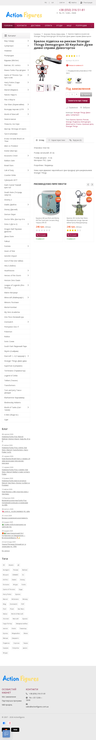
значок (5, 628)
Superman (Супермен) (13, 366)
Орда (20, 589)
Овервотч (15, 638)
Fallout (7, 241)
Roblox (7, 336)
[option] (40, 88)
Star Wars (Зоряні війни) (14, 104)
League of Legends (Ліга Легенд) (14, 286)
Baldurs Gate (9, 160)
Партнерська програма (12, 701)
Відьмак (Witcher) (11, 60)
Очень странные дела (84, 124)
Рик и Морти (9, 99)
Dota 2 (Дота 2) (10, 224)
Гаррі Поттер (7, 623)
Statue (5, 614)
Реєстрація (88, 2)
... (91, 25)
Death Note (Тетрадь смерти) (13, 193)
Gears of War (9, 251)
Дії (18, 565)
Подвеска (76, 122)
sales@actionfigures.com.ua (37, 706)
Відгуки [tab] (77, 140)
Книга (14, 628)
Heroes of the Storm (12, 275)
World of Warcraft (11, 114)
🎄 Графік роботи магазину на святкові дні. (14, 525)
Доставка (35, 25)
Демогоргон (70, 124)
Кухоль (5, 633)
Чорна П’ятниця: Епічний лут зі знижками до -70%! (14, 545)
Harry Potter (7, 594)
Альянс (11, 565)
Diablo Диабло (10, 204)
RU (46, 2)
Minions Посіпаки (11, 302)
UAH (61, 2)
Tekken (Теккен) (11, 380)
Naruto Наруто (10, 95)
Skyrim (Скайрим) (11, 351)
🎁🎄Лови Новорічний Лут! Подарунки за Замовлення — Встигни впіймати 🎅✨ (13, 535)
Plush (12, 609)
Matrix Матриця (11, 292)
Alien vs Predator (11, 146)
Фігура (15, 584)
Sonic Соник (9, 341)
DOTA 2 (5, 580)
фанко (25, 648)
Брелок (73, 120)
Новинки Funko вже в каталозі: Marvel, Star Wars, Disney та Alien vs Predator (16, 483)
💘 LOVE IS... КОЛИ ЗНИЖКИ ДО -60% (16, 511)
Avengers (6, 570)
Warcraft (15, 619)
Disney (22, 580)
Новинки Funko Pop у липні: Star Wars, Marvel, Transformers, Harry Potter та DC (15, 449)
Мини (26, 633)
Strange (69, 122)
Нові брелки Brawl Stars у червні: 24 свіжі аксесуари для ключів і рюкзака (16, 460)
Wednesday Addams (12, 402)
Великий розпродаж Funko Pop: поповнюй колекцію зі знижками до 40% (15, 502)
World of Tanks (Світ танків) (12, 408)
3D (4, 565)
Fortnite (7, 246)
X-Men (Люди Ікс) (11, 415)
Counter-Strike (10, 175)
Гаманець (23, 628)
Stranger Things (72, 126)
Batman (24, 570)
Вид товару (9, 41)
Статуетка (15, 648)
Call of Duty (9, 170)
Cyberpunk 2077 (10, 180)
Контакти (21, 25)
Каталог (12, 35)
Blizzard (5, 575)
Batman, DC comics (12, 65)
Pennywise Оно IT (11, 327)
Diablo (14, 580)
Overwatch (8, 322)
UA (53, 2)
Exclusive (6, 584)
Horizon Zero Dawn (12, 280)
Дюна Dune (9, 236)
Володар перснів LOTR (14, 109)
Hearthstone (9, 270)
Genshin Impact (10, 256)
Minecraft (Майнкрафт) (14, 297)
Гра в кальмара (10, 134)
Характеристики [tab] (58, 140)
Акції (69, 25)
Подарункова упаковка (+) (78, 72)
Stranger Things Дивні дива (54, 34)
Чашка (25, 643)
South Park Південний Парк (15, 346)
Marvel (5, 599)
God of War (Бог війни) (13, 261)
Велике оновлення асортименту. (15, 518)
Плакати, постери (11, 124)
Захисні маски (10, 119)
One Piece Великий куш (14, 317)
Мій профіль (7, 705)
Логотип (6, 619)
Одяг (6, 419)
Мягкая (5, 638)
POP (22, 604)
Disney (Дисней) (11, 209)
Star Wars (21, 609)
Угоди (59, 25)
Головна (8, 25)
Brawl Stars (9, 165)
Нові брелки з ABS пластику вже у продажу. (15, 493)
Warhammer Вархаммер (14, 397)
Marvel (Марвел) (11, 90)
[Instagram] (9, 723)
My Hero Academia (12, 312)
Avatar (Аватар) (10, 151)
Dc (23, 575)
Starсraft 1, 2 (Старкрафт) (15, 356)
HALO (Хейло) (10, 265)
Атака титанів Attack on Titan (14, 139)
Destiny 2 (8, 200)
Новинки (8, 50)
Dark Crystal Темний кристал (12, 186)
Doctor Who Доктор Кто (14, 219)
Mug (4, 604)
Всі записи (6, 551)
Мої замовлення (9, 697)
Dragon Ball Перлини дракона (13, 230)
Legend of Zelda (11, 375)
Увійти (73, 2)
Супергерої (74, 115)
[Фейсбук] (4, 723)
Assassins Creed (10, 155)
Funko (24, 584)
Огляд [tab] (41, 140)
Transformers (9, 385)
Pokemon (8, 331)
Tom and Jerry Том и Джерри (12, 391)
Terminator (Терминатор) (15, 370)
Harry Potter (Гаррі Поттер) (12, 83)
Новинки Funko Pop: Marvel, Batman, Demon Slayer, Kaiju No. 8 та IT (16, 438)
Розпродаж (81, 25)
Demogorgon (86, 122)
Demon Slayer (10, 214)
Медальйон (16, 633)
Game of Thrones (9, 589)
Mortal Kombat (10, 307)
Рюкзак (85, 120)
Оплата (48, 25)
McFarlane (15, 599)
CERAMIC (15, 575)
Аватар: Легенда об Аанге (15, 129)
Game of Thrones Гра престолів (13, 76)
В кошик (42, 235)
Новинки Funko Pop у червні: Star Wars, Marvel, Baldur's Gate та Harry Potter (16, 472)
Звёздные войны (22, 623)
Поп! (4, 609)
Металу (25, 599)
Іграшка (5, 648)
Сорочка (16, 643)
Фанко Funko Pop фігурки (15, 70)
